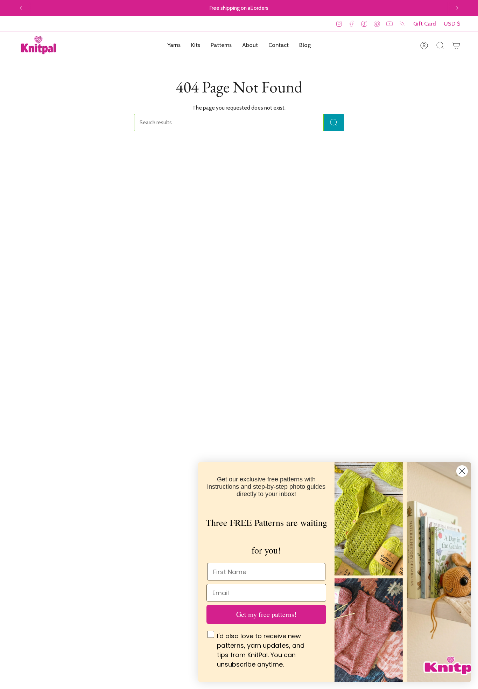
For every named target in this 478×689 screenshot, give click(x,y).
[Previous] (20, 8)
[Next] (457, 8)
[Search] (334, 122)
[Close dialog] (462, 471)
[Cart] (456, 45)
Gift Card (424, 23)
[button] (174, 45)
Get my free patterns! (266, 614)
